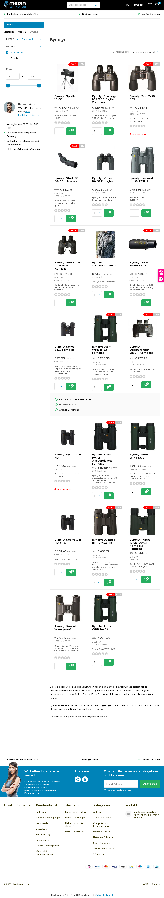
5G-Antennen (100, 854)
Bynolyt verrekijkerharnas (104, 264)
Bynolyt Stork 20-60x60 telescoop (66, 180)
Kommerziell (42, 823)
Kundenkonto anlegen (76, 812)
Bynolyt (15, 58)
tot (22, 76)
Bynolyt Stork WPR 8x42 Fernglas (101, 349)
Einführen (41, 812)
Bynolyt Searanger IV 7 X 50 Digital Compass (105, 99)
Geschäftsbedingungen (48, 817)
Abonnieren (150, 783)
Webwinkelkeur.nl (104, 895)
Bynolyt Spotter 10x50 (65, 98)
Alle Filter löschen (27, 39)
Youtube (85, 779)
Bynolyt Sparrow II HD (67, 456)
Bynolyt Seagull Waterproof (65, 628)
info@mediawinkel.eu (145, 812)
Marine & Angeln (102, 831)
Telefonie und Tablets (104, 848)
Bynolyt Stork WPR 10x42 (101, 628)
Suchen (96, 5)
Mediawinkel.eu (21, 884)
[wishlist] (150, 5)
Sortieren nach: (121, 51)
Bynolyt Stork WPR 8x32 (139, 456)
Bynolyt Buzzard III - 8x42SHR (141, 180)
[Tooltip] (9, 128)
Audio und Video (102, 817)
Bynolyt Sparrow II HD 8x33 (67, 541)
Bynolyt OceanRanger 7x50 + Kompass (141, 349)
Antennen (98, 812)
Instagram (78, 779)
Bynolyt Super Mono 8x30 (140, 264)
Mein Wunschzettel (75, 831)
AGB (145, 884)
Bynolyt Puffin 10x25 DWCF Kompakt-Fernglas (140, 544)
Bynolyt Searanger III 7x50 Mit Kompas (67, 265)
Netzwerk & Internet (103, 837)
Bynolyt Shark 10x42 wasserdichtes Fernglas (102, 459)
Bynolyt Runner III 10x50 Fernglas (105, 180)
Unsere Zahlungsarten (48, 845)
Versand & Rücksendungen (44, 853)
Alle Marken (17, 52)
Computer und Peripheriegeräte (102, 825)
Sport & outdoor (102, 842)
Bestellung (41, 828)
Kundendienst (43, 840)
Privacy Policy (43, 834)
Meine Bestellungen (75, 817)
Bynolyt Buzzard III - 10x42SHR (103, 541)
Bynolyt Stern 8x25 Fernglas (64, 348)
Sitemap (156, 884)
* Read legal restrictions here (117, 790)
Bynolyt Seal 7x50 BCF (142, 98)
